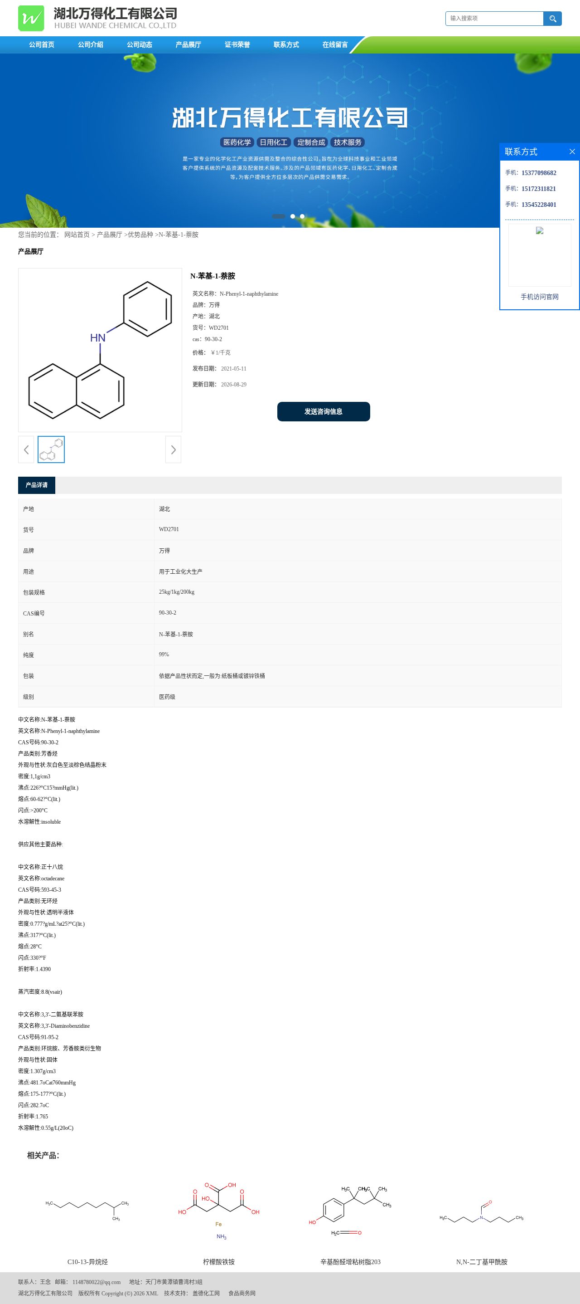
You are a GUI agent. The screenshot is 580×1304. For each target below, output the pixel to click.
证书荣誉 (237, 44)
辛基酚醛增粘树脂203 (350, 1262)
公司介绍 (90, 44)
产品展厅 (188, 44)
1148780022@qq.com (96, 1282)
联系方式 (286, 44)
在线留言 (335, 44)
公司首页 (41, 44)
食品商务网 (242, 1293)
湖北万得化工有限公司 (45, 1293)
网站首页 (77, 234)
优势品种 (140, 234)
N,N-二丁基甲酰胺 (482, 1262)
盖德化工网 (206, 1293)
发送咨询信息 (323, 411)
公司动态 (139, 44)
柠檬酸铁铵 (219, 1262)
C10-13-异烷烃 (88, 1262)
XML (152, 1293)
